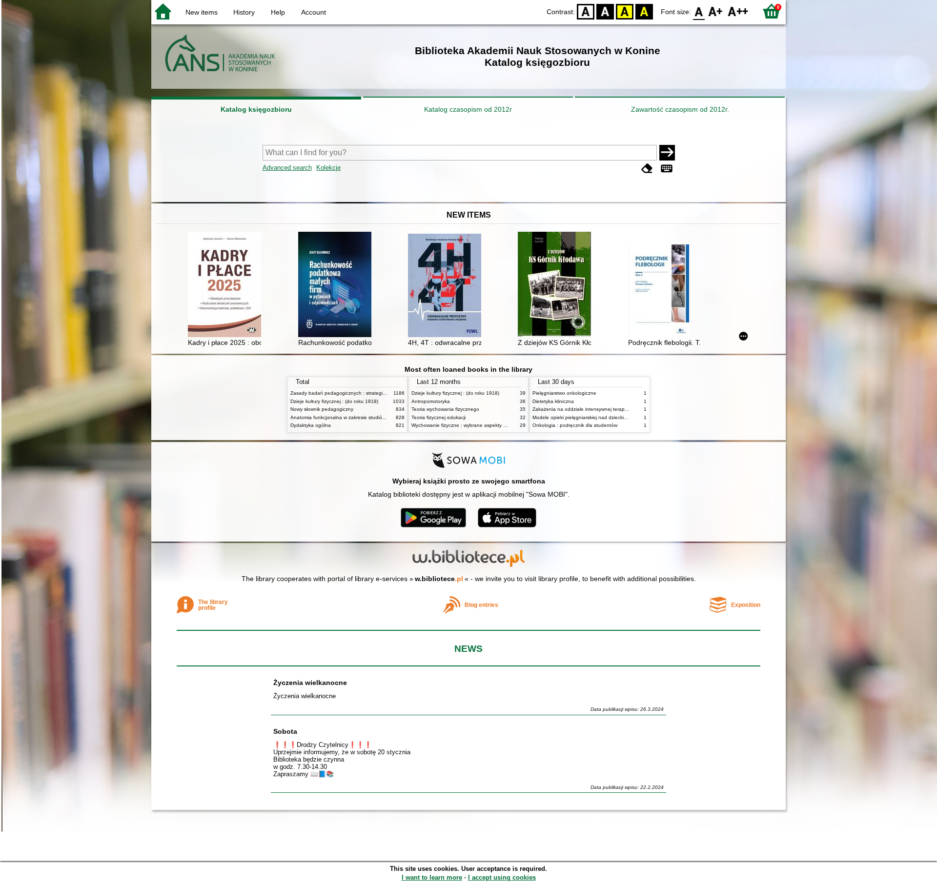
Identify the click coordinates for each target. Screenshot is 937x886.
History (244, 12)
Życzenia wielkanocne (310, 682)
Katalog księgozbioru (256, 109)
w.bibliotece (439, 579)
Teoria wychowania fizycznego (445, 409)
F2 (738, 11)
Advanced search (287, 167)
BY (644, 11)
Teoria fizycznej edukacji (438, 417)
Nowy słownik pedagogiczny (321, 409)
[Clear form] (647, 168)
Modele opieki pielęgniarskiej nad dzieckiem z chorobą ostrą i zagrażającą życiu (621, 417)
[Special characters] (666, 168)
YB (624, 11)
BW (605, 11)
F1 (715, 11)
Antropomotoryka (430, 401)
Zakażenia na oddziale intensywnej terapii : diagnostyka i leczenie (606, 409)
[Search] (667, 153)
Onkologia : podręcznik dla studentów (574, 425)
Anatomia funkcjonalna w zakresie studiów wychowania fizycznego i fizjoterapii (378, 417)
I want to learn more (432, 877)
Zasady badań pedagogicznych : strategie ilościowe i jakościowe (362, 393)
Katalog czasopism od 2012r (468, 109)
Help (278, 12)
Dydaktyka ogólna (310, 425)
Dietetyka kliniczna (553, 401)
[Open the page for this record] (227, 285)
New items (201, 12)
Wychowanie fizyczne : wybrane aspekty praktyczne (469, 425)
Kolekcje (328, 167)
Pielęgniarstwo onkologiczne (564, 393)
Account (313, 12)
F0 (699, 11)
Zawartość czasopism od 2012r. (680, 109)
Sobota (285, 731)
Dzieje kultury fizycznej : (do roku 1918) (334, 401)
